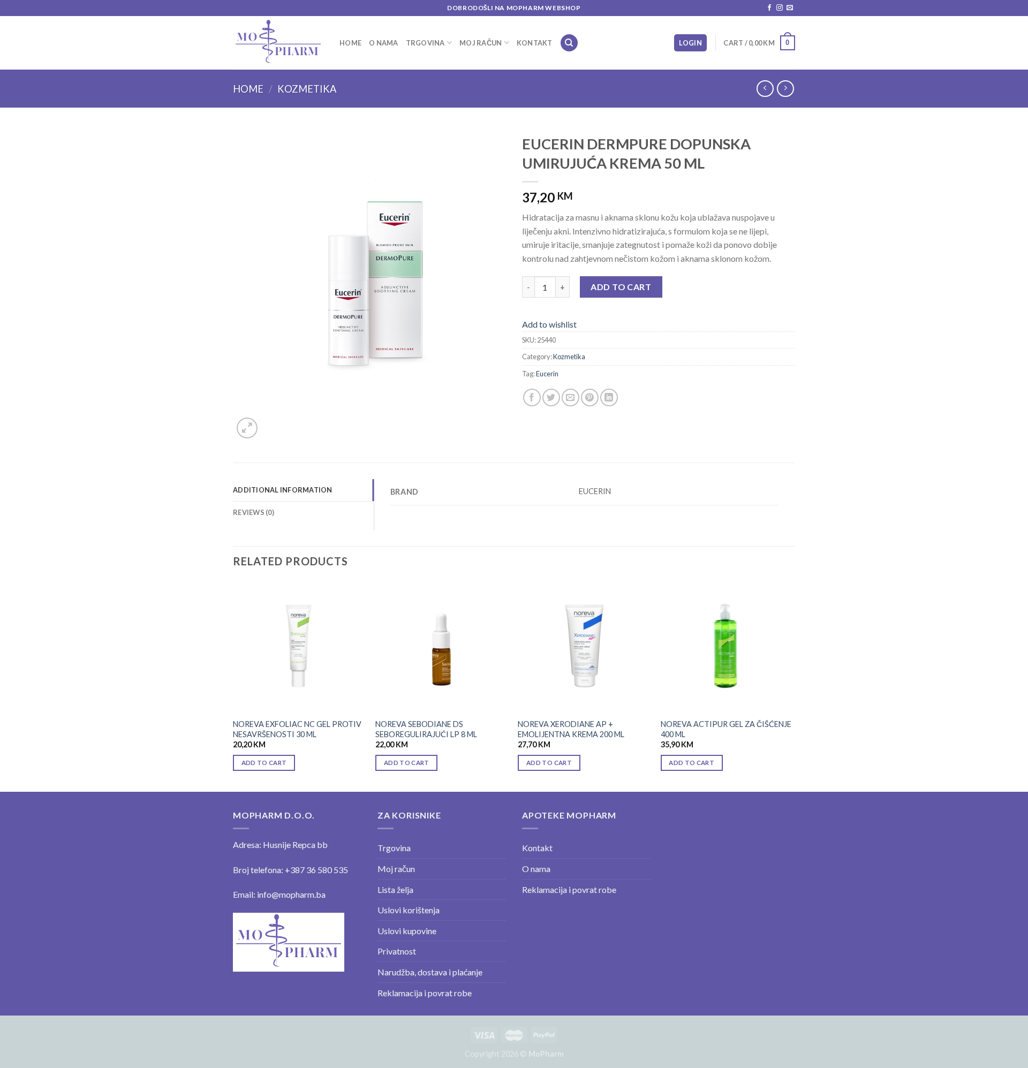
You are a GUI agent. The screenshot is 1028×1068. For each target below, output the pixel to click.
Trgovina (425, 43)
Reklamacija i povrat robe (424, 993)
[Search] (569, 43)
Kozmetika (307, 89)
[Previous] (233, 685)
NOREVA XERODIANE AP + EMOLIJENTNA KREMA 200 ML (571, 729)
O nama (383, 43)
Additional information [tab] (282, 490)
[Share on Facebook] (532, 397)
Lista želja (395, 889)
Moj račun (480, 43)
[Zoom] (247, 428)
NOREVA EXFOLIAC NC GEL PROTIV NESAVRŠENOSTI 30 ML (297, 729)
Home (350, 43)
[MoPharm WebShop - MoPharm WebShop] (278, 42)
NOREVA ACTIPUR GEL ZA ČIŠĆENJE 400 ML (726, 729)
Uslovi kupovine (406, 931)
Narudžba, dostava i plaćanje (429, 972)
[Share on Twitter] (551, 397)
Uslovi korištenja (408, 910)
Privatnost (396, 951)
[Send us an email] (790, 8)
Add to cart (621, 287)
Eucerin (547, 373)
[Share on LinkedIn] (609, 397)
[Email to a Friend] (570, 397)
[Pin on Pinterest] (590, 397)
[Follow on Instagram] (779, 8)
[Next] (792, 685)
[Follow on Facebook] (769, 8)
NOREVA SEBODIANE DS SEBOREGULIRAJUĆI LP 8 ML (426, 729)
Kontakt (535, 43)
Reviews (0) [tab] (253, 512)
